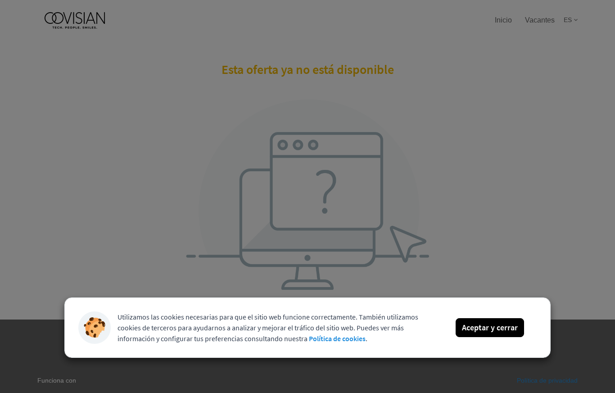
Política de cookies (337, 338)
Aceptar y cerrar (490, 327)
